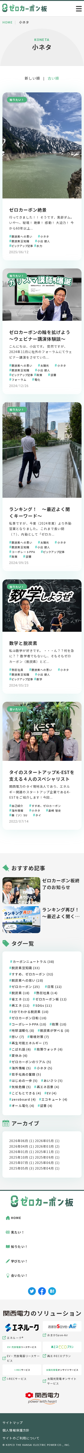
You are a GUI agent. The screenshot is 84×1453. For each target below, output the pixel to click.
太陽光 (44, 365)
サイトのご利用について (21, 1438)
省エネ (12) (21, 999)
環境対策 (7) (39, 1036)
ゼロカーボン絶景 (28, 209)
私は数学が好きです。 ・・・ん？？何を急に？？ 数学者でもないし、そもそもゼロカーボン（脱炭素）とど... (41, 656)
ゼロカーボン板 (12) (51, 999)
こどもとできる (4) (26, 1093)
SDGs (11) (43, 1005)
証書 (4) (46, 1105)
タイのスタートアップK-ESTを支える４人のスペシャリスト (42, 775)
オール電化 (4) (23, 1105)
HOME (16, 1217)
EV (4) (52, 1093)
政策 (39, 374)
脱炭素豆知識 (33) (26, 968)
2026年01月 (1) (21, 1151)
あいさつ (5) (53, 1080)
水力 (39, 245)
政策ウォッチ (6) (50, 1049)
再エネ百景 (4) (48, 1087)
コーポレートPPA (23, 551)
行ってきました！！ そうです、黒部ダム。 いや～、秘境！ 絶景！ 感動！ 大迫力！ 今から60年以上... (41, 222)
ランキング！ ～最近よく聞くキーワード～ (39, 512)
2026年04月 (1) (21, 1146)
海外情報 (17, 810)
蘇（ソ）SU (19, 814)
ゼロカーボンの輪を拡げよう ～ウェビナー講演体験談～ (42, 335)
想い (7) (18, 1036)
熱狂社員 (17, 669)
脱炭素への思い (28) (27, 980)
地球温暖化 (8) (23, 1030)
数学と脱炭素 (23, 643)
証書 (53, 374)
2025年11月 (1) (47, 1151)
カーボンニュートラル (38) (33, 961)
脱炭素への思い (22, 236)
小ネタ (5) (45, 1068)
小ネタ (44, 236)
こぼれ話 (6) (21, 1049)
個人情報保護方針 (16, 1430)
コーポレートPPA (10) (29, 1024)
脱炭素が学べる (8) (54, 1030)
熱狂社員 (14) (47, 993)
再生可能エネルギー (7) (30, 1043)
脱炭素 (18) (21, 993)
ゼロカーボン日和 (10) (29, 1018)
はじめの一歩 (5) (25, 1080)
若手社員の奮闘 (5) (26, 1074)
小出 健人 (43, 241)
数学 (39, 679)
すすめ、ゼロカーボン (46, 805)
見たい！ (17, 1232)
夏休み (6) (20, 1055)
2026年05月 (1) (47, 1140)
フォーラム (19, 379)
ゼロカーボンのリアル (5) (31, 1061)
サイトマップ (12, 1422)
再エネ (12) (21, 1005)
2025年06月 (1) (47, 1162)
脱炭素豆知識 (20, 241)
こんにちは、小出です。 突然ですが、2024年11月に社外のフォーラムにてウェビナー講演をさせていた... (40, 352)
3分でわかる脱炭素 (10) (30, 1011)
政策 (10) (59, 1024)
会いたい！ (17, 709)
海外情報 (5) (21, 1068)
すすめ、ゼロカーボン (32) (32, 974)
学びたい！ (19, 1261)
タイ (38, 814)
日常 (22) (54, 986)
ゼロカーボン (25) (26, 986)
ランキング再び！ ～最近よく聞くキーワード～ (61, 913)
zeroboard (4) (24, 1099)
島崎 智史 (54, 810)
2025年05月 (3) (21, 1168)
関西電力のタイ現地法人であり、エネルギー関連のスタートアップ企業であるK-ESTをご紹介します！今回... (40, 792)
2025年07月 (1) (21, 1162)
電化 (37, 379)
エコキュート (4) (54, 1099)
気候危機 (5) (21, 1087)
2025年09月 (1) (47, 1157)
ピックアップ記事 (22, 245)
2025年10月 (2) (21, 1157)
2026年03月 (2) (47, 1146)
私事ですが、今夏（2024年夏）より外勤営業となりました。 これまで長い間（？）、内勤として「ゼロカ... (40, 528)
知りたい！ (17, 100)
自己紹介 (17, 805)
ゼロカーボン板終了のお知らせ (61, 883)
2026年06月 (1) (21, 1140)
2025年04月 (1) (47, 1168)
